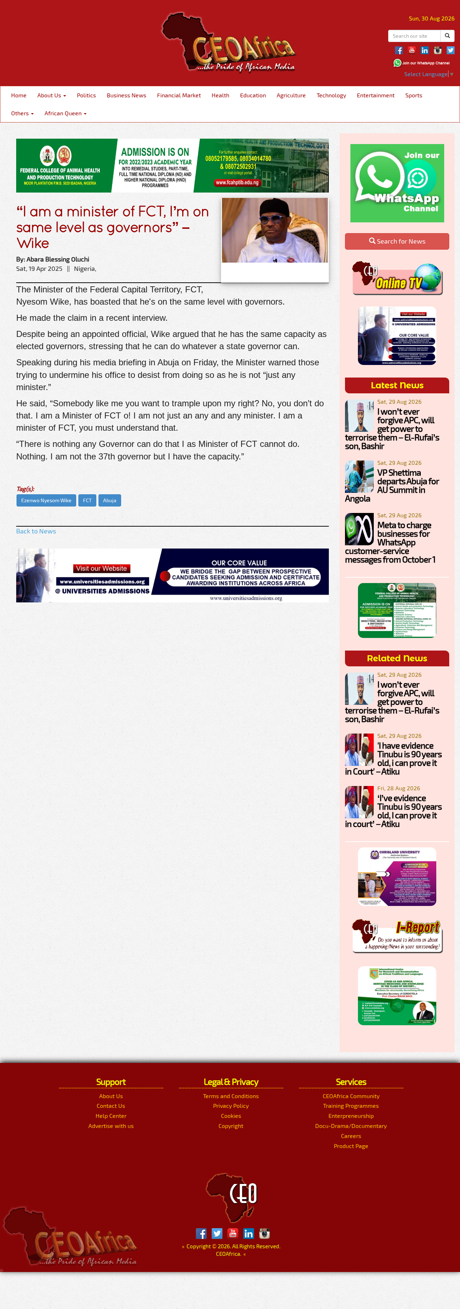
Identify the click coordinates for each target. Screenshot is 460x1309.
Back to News (36, 531)
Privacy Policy (231, 1105)
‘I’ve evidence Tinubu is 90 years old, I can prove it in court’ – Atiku (393, 810)
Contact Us (111, 1105)
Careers (351, 1135)
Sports (413, 95)
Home (19, 95)
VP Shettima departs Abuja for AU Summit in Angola (392, 485)
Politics (86, 95)
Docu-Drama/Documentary (351, 1125)
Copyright (230, 1125)
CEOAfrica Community (351, 1095)
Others (20, 113)
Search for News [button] (401, 241)
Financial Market (179, 95)
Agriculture (291, 95)
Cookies (231, 1115)
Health (220, 95)
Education (253, 95)
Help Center (111, 1115)
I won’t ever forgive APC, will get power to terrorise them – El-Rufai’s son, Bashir (392, 428)
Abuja (109, 500)
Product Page (351, 1145)
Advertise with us (111, 1125)
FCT (87, 500)
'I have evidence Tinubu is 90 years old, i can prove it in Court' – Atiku (393, 758)
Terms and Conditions (231, 1095)
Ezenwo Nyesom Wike (46, 500)
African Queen (64, 113)
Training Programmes (351, 1105)
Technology (331, 95)
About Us (50, 95)
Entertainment (376, 95)
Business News (126, 95)
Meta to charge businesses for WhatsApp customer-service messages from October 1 (390, 541)
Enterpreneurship (351, 1115)
